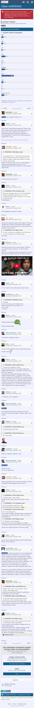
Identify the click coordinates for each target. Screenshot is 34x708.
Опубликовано (13, 113)
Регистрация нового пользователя (17, 663)
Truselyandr (4, 465)
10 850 (15, 449)
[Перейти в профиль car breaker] (3, 147)
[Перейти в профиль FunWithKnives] (3, 295)
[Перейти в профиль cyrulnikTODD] (3, 549)
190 (12, 283)
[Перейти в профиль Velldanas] (3, 243)
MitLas (16, 300)
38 (31, 680)
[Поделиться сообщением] (31, 113)
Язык (9, 704)
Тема (14, 704)
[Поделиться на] (2, 691)
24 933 (11, 218)
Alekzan (17, 152)
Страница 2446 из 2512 (17, 108)
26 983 (19, 332)
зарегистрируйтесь (18, 100)
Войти (17, 673)
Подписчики (15, 680)
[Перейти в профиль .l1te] (3, 218)
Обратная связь (22, 704)
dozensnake (4, 553)
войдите (10, 100)
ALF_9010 (17, 365)
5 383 (17, 294)
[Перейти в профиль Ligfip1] (3, 535)
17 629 (13, 613)
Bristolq (3, 117)
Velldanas (4, 408)
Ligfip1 (17, 230)
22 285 (14, 242)
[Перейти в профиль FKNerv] (3, 207)
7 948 (15, 146)
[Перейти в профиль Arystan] (3, 613)
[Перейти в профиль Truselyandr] (3, 449)
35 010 (15, 112)
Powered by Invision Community (17, 705)
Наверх (4, 120)
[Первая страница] (1, 108)
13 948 (13, 123)
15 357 (13, 535)
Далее (28, 108)
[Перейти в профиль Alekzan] (3, 124)
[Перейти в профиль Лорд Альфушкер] (3, 333)
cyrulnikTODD (18, 586)
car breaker (18, 191)
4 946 (13, 344)
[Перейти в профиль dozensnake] (3, 112)
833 (16, 548)
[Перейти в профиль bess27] (3, 283)
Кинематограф (22, 23)
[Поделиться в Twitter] (4, 691)
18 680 (13, 206)
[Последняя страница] (32, 108)
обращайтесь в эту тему (10, 14)
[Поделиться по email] (9, 691)
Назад (5, 108)
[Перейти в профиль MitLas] (3, 344)
